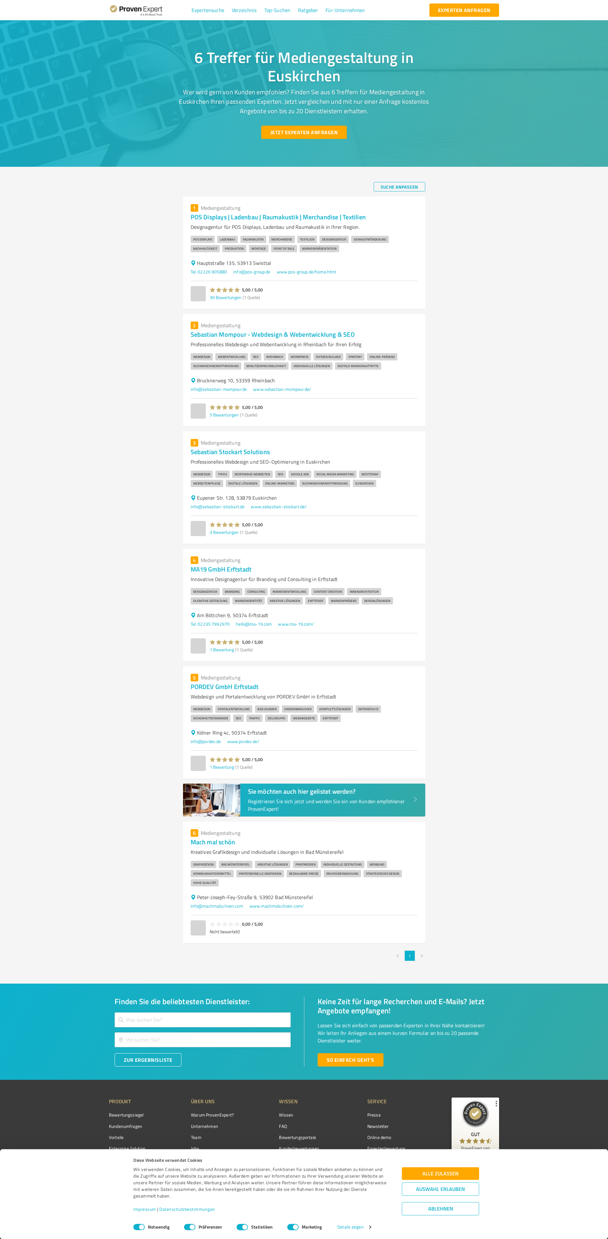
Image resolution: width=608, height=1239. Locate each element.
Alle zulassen (440, 1173)
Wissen (286, 1115)
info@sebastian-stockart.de (218, 507)
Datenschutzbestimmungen (187, 1209)
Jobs (195, 1148)
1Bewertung (222, 650)
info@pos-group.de (251, 272)
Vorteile (116, 1137)
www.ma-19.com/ (296, 624)
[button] (208, 10)
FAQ (283, 1126)
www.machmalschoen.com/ (277, 906)
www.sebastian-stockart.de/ (279, 507)
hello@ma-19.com (254, 624)
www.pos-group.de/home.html (306, 272)
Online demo (379, 1137)
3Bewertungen (224, 532)
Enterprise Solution (127, 1148)
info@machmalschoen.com (217, 906)
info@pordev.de (206, 741)
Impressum (144, 1209)
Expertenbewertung (386, 1148)
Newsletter (378, 1126)
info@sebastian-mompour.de (219, 389)
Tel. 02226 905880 (209, 272)
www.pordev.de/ (243, 741)
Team (196, 1137)
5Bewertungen (224, 415)
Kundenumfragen (125, 1126)
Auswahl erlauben (440, 1189)
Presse (374, 1115)
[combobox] (203, 1019)
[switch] (189, 1227)
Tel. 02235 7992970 (210, 624)
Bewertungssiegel (126, 1115)
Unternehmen (204, 1126)
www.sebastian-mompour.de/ (282, 389)
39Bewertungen (225, 297)
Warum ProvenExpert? (212, 1115)
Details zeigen (350, 1227)
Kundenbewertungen (299, 1148)
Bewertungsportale (297, 1137)
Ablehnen (440, 1208)
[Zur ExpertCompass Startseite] (149, 10)
